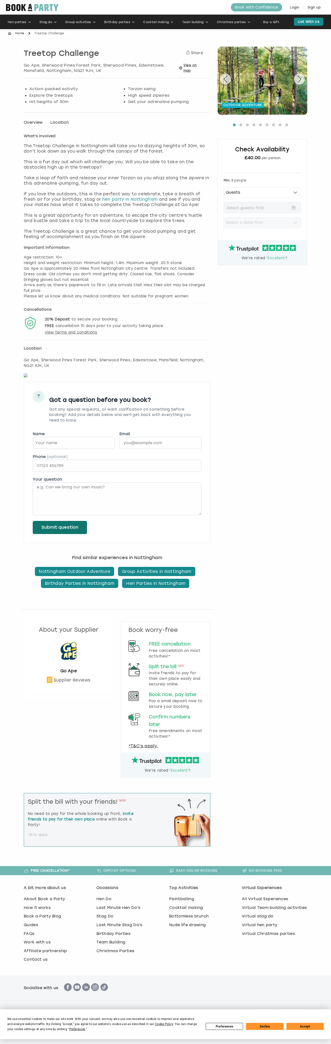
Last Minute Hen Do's (118, 907)
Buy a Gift (271, 22)
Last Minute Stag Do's (119, 925)
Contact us (35, 959)
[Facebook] (68, 993)
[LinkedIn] (86, 993)
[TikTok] (104, 993)
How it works (37, 907)
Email (124, 433)
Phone (50, 456)
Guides (31, 925)
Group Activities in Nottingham (156, 571)
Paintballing (181, 899)
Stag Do (104, 916)
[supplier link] (68, 665)
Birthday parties (117, 22)
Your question (47, 479)
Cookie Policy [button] (164, 1024)
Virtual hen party (259, 925)
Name (39, 433)
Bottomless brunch (189, 916)
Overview (33, 122)
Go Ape (68, 670)
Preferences (224, 1026)
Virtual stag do (258, 916)
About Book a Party (44, 899)
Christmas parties (231, 22)
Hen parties (17, 22)
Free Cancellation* (50, 870)
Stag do (45, 22)
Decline (265, 1026)
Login (294, 7)
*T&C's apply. (143, 745)
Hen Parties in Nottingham (155, 583)
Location (59, 122)
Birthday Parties (113, 933)
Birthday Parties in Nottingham (80, 583)
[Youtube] (77, 993)
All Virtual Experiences (265, 899)
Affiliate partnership (45, 951)
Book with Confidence (256, 7)
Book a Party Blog (42, 916)
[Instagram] (95, 993)
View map (190, 67)
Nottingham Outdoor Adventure (74, 571)
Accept (305, 1026)
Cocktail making (156, 22)
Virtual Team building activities (274, 907)
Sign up (314, 7)
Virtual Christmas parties (268, 933)
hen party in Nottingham (130, 199)
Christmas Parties (115, 951)
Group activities (78, 22)
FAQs (29, 933)
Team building (193, 22)
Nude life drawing (187, 925)
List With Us (308, 22)
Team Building (110, 942)
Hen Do (103, 899)
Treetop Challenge (61, 54)
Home (19, 33)
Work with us (37, 942)
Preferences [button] (77, 1029)
